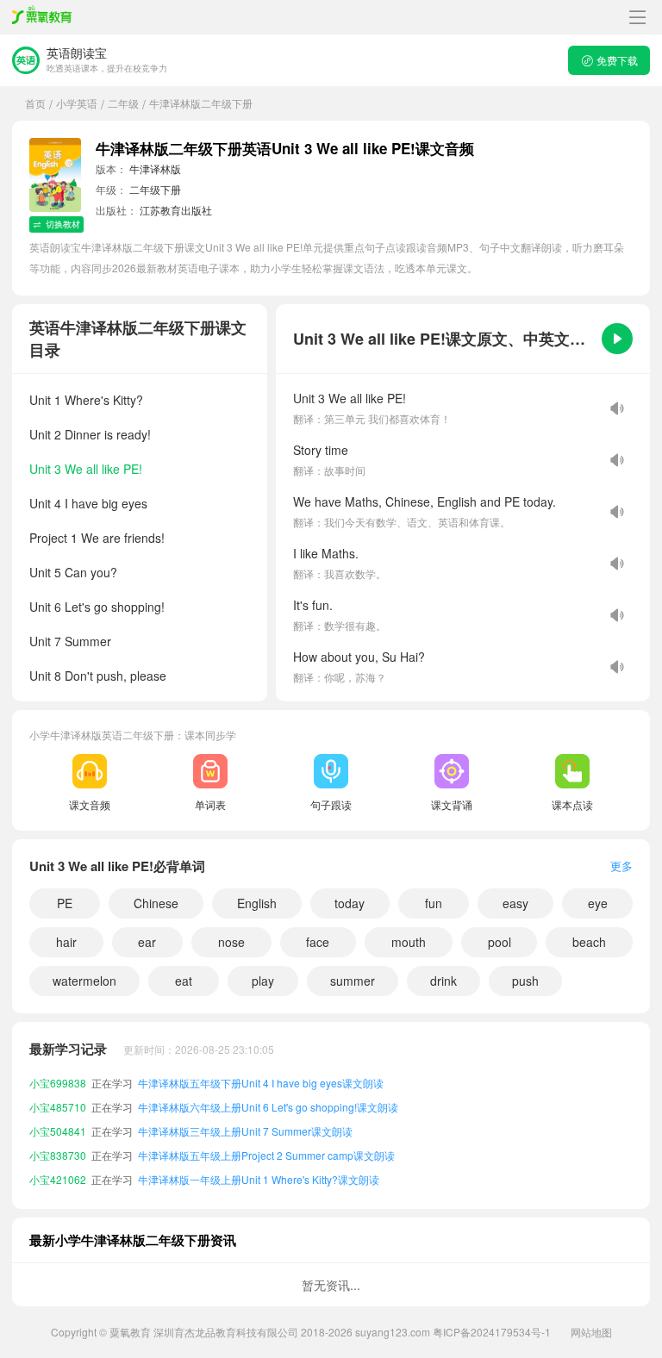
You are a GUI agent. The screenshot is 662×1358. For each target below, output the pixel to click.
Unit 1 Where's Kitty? (86, 399)
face (317, 941)
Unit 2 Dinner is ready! (90, 434)
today (349, 903)
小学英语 (76, 103)
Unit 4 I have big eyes (88, 503)
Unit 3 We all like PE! (85, 468)
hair (66, 941)
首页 (35, 103)
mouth (408, 941)
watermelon (84, 980)
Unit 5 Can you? (73, 572)
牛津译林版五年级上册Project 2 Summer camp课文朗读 (266, 1148)
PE (64, 903)
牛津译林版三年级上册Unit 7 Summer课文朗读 (245, 1124)
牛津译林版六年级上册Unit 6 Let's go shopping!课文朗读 (268, 1100)
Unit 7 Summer (70, 641)
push (525, 980)
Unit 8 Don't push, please (97, 675)
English (257, 903)
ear (147, 941)
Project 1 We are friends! (97, 537)
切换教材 (63, 224)
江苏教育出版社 (176, 209)
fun (433, 903)
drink (443, 980)
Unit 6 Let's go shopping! (97, 606)
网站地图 (591, 1331)
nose (231, 941)
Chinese (156, 903)
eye (598, 903)
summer (352, 980)
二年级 (123, 103)
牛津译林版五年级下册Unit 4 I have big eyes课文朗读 (261, 1075)
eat (183, 980)
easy (515, 903)
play (263, 980)
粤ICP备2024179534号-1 (492, 1331)
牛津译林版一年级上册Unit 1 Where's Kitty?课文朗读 (258, 1172)
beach (589, 941)
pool (499, 941)
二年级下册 (155, 189)
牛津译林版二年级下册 (201, 103)
